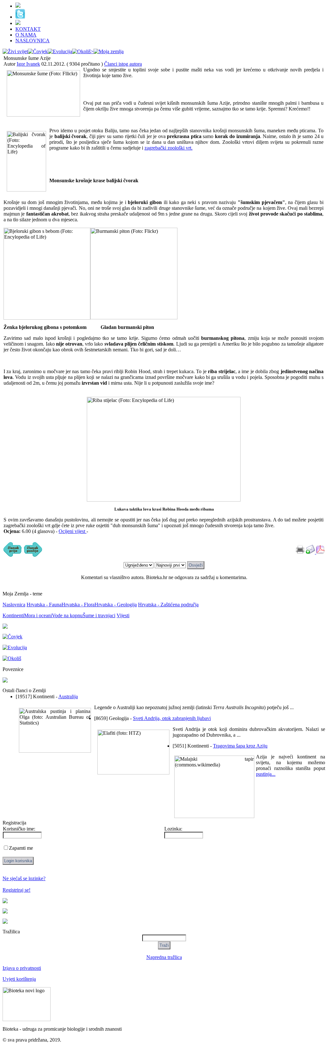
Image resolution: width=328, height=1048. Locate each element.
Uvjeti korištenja (19, 979)
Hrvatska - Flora (78, 604)
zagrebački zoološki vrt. (168, 148)
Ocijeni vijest (72, 531)
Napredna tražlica (164, 957)
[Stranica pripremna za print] (300, 552)
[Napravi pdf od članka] (320, 552)
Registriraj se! (16, 890)
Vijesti (123, 615)
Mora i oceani (38, 615)
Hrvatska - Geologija (115, 604)
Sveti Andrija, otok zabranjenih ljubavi (172, 718)
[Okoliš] (83, 51)
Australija (68, 696)
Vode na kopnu (67, 615)
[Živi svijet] (15, 51)
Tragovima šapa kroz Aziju (240, 746)
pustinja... (265, 774)
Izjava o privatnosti (22, 968)
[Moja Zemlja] (109, 51)
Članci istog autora (123, 64)
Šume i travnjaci (99, 615)
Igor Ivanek (28, 64)
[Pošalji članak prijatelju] (311, 552)
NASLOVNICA (32, 40)
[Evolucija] (60, 51)
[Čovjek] (38, 51)
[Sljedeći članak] (33, 555)
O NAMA (26, 34)
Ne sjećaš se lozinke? (24, 878)
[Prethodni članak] (12, 555)
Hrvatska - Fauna (44, 604)
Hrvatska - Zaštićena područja (168, 604)
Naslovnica (14, 604)
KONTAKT (28, 29)
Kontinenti (13, 615)
